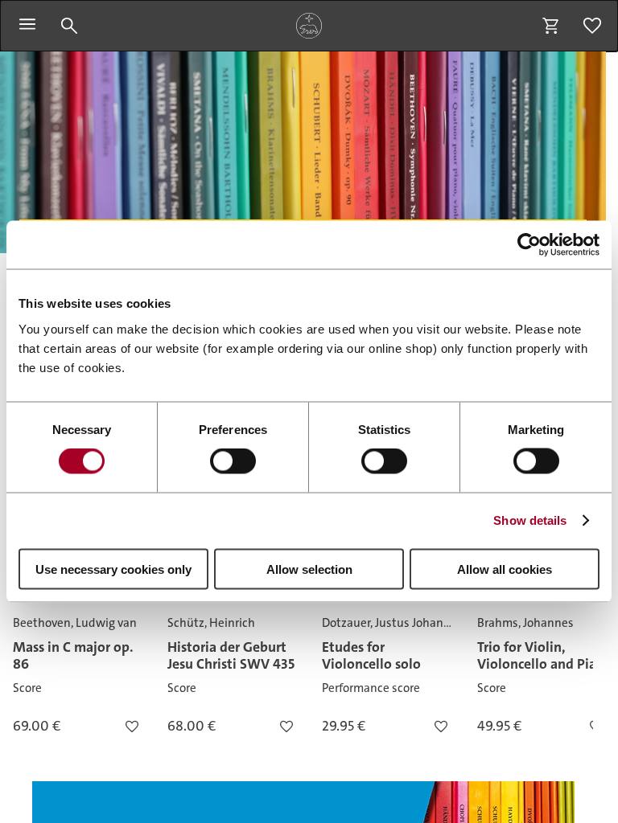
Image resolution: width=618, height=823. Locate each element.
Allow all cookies (504, 568)
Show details (529, 520)
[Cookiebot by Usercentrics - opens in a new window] (529, 245)
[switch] (233, 461)
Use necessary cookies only (113, 568)
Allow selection (309, 568)
